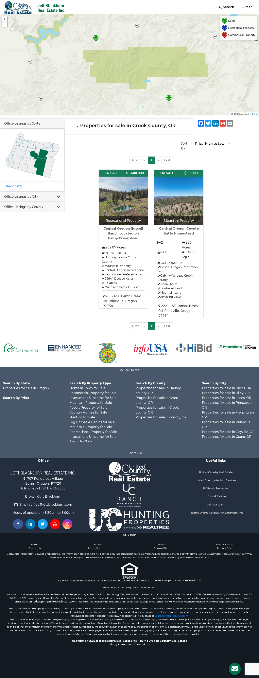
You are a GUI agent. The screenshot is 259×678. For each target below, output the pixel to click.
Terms (255, 113)
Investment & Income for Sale (93, 398)
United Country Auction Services (216, 480)
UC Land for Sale (216, 496)
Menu (250, 7)
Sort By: (184, 145)
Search (228, 7)
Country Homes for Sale (88, 412)
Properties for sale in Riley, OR (226, 393)
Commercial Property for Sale (92, 393)
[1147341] (169, 98)
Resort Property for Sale (88, 407)
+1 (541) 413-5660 (51, 488)
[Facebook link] (18, 524)
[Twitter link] (43, 524)
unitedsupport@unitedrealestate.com (52, 601)
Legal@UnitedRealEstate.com (171, 615)
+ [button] (5, 19)
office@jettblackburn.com (51, 504)
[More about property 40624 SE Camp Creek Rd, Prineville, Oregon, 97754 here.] (123, 239)
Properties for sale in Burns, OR (226, 388)
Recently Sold (224, 548)
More (137, 453)
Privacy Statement (97, 548)
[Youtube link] (55, 524)
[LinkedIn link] (30, 524)
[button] (32, 197)
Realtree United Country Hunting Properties (216, 512)
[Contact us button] (235, 669)
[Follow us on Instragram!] (67, 524)
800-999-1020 (193, 580)
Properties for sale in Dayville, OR (228, 432)
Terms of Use (161, 548)
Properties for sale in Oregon (26, 388)
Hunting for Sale (82, 417)
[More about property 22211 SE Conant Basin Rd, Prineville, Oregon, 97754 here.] (178, 244)
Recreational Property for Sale (93, 432)
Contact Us (35, 548)
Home (34, 544)
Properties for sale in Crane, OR (226, 437)
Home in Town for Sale (87, 388)
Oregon (13, 186)
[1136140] (96, 38)
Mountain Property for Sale (90, 403)
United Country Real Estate (216, 472)
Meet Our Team (224, 544)
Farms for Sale (80, 441)
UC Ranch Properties (215, 488)
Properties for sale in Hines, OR (226, 398)
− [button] (5, 24)
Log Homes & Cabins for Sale (92, 422)
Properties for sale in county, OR (161, 417)
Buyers (98, 544)
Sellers (161, 544)
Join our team (215, 504)
